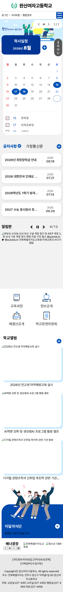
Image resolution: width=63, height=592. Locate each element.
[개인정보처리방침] (22, 559)
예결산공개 (16, 324)
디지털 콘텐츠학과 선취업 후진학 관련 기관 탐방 (31, 478)
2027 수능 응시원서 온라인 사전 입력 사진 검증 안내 (21, 210)
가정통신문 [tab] (34, 146)
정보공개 (46, 306)
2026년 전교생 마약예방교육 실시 (31, 385)
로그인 (5, 15)
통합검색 (27, 15)
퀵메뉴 (58, 49)
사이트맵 (15, 15)
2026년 (22, 48)
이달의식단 (13, 526)
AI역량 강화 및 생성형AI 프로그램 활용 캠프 (31, 431)
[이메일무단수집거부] (31, 563)
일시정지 (44, 24)
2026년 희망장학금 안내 (21, 160)
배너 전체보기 (18, 548)
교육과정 (16, 306)
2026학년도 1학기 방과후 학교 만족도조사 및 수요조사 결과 (21, 193)
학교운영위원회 (46, 324)
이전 (39, 24)
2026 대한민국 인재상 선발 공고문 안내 (21, 176)
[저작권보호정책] (42, 559)
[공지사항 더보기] (59, 146)
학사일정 (21, 41)
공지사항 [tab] (10, 146)
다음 (49, 24)
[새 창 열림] (31, 253)
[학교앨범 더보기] (59, 341)
